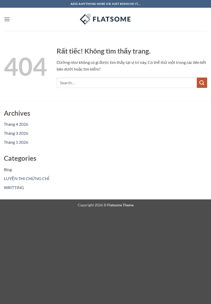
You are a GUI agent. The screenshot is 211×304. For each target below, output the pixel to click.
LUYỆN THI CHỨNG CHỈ (26, 178)
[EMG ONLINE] (105, 19)
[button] (7, 19)
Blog (8, 169)
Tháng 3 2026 (16, 133)
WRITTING (14, 187)
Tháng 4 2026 (16, 124)
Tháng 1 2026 (16, 142)
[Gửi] (202, 83)
